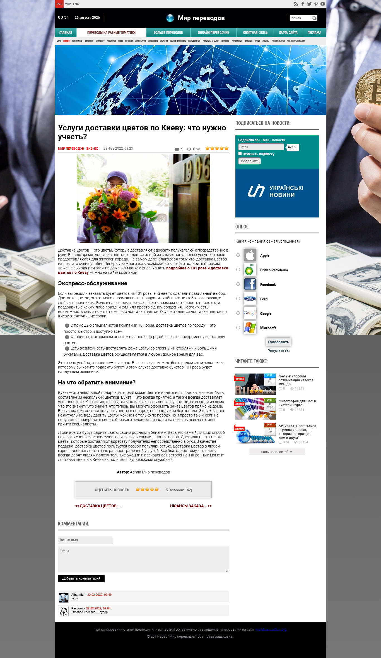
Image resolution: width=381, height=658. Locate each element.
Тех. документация (296, 41)
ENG (76, 4)
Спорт (257, 41)
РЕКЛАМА (314, 32)
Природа (225, 41)
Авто (59, 41)
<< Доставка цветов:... (98, 505)
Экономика (77, 41)
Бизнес (66, 41)
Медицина (153, 41)
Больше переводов (168, 32)
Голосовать (278, 341)
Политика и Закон (211, 41)
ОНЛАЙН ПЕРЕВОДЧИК (213, 32)
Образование (194, 41)
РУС (59, 4)
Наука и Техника (178, 41)
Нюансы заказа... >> (191, 506)
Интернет (100, 41)
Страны (265, 41)
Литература (140, 41)
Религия (248, 41)
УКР (68, 4)
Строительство (278, 41)
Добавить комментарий (81, 578)
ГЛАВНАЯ (65, 32)
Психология (237, 41)
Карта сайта (288, 32)
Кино (120, 41)
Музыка (164, 41)
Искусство (111, 41)
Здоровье (89, 41)
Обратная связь (255, 32)
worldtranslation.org (270, 629)
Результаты (278, 350)
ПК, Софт (129, 41)
